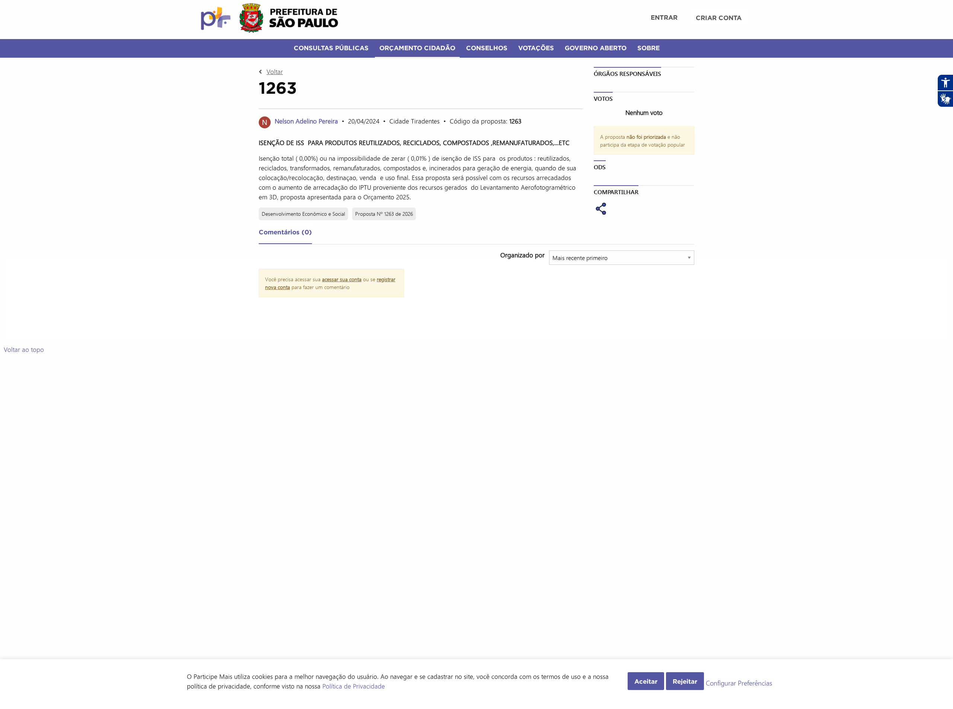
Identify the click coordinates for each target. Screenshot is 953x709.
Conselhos (486, 47)
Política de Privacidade (353, 686)
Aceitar (645, 681)
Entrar (664, 17)
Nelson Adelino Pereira (306, 121)
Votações (536, 47)
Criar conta (719, 17)
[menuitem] (664, 18)
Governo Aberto (596, 47)
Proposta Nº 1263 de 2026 (384, 213)
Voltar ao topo (24, 349)
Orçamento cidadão (417, 47)
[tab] (285, 233)
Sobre (648, 47)
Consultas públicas (331, 47)
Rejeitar (685, 681)
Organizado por (522, 255)
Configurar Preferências (739, 683)
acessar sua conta (341, 279)
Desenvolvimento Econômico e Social (303, 213)
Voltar (275, 71)
